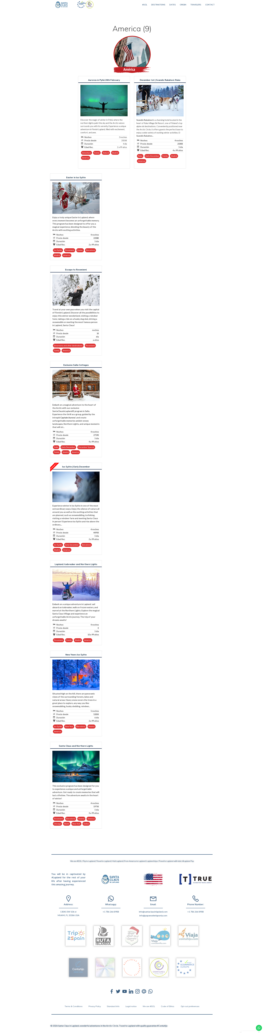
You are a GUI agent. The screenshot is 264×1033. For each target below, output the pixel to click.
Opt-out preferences (190, 1006)
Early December (152, 156)
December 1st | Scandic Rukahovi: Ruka (160, 80)
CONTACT (210, 4)
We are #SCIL (149, 1006)
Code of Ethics (168, 1006)
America (85, 158)
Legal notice (131, 1006)
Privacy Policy (95, 1006)
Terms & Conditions (73, 1006)
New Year (69, 726)
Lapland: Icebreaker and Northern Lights (76, 564)
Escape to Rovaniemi (76, 269)
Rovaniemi (69, 250)
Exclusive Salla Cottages (76, 365)
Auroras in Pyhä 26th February (104, 80)
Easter (80, 250)
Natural (106, 153)
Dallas (86, 824)
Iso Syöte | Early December (76, 466)
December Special (86, 447)
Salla (56, 447)
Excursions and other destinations (68, 345)
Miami (66, 824)
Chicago (57, 824)
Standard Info (113, 1006)
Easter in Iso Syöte (76, 177)
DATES (172, 4)
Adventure (86, 153)
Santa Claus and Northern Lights (76, 746)
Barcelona (90, 250)
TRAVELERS (195, 4)
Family (97, 153)
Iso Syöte (58, 250)
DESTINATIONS (158, 4)
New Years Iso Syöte (76, 654)
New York (76, 824)
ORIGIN (183, 4)
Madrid (115, 153)
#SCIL (144, 4)
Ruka (140, 156)
